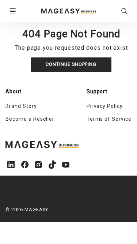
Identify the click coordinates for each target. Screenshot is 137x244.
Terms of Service (109, 119)
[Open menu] (12, 11)
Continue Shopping (71, 64)
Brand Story (21, 106)
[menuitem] (37, 106)
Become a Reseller (29, 119)
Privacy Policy (105, 106)
